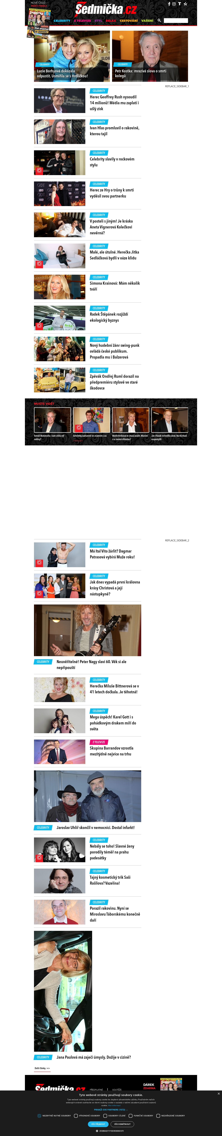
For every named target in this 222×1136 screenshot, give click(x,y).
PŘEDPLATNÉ (96, 1090)
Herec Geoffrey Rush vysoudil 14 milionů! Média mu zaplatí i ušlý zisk (114, 103)
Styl (98, 21)
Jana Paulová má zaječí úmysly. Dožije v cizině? (94, 1057)
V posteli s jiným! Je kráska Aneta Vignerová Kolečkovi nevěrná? (111, 227)
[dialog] (111, 1113)
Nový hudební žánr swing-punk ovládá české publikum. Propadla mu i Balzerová (114, 352)
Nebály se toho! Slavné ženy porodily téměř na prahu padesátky (112, 852)
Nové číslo (39, 4)
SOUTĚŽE (117, 1090)
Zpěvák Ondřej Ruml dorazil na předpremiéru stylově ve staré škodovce (114, 383)
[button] (111, 1109)
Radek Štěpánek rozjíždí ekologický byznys (109, 317)
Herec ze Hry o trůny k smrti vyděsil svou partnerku (112, 193)
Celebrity (62, 21)
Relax (111, 21)
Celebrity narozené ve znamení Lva (89, 436)
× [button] (218, 1094)
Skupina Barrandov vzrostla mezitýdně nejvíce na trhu (111, 751)
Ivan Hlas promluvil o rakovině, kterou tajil (114, 131)
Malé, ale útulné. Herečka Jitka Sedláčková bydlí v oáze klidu (114, 255)
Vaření (147, 21)
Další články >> (42, 1068)
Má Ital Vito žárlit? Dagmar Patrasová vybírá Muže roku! (112, 554)
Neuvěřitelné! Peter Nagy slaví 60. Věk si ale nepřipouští (91, 665)
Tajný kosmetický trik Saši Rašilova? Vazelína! (110, 881)
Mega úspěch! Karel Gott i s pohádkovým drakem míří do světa (113, 723)
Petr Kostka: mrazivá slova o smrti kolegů (140, 73)
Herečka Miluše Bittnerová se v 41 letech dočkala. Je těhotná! (114, 689)
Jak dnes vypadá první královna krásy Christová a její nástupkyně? (115, 588)
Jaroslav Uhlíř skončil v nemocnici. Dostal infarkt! (96, 828)
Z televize (82, 21)
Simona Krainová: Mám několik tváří (115, 286)
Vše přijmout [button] (98, 1124)
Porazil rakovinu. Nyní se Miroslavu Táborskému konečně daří (115, 915)
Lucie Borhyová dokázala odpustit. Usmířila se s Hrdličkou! (62, 73)
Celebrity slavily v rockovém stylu (112, 162)
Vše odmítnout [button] (122, 1124)
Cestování (129, 21)
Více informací (114, 1105)
